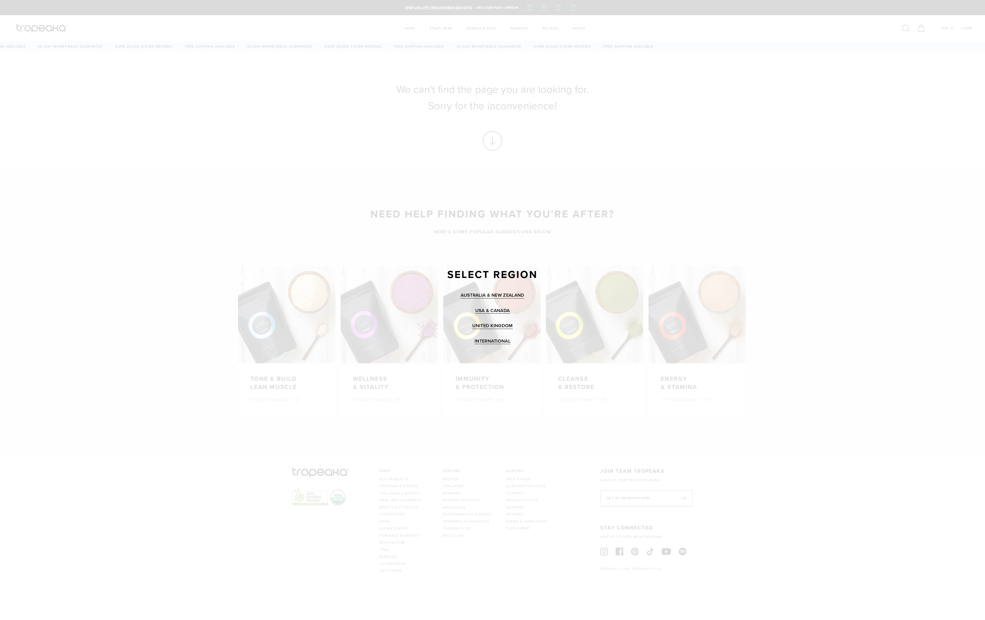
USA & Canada (492, 311)
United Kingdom (492, 326)
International (492, 341)
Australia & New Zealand (492, 295)
